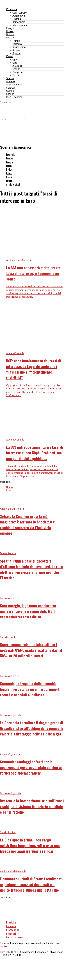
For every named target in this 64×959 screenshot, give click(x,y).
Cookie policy (12, 933)
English (10, 93)
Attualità (10, 81)
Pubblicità (11, 922)
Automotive (18, 15)
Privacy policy (12, 930)
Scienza (10, 87)
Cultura (10, 90)
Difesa (10, 31)
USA (14, 59)
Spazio (10, 78)
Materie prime (20, 25)
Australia (17, 65)
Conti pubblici (19, 12)
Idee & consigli (14, 97)
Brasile (16, 69)
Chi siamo (11, 926)
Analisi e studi (14, 84)
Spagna (16, 53)
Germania (17, 43)
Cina (14, 62)
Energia (10, 28)
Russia (16, 50)
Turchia (16, 75)
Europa (10, 37)
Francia (16, 40)
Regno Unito (19, 47)
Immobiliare (18, 22)
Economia (11, 9)
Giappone (17, 72)
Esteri (9, 56)
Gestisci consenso (14, 937)
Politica (10, 34)
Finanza (16, 18)
